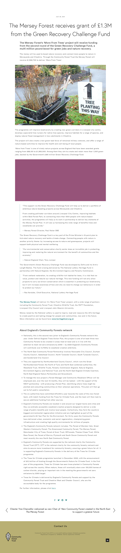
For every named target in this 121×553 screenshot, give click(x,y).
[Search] (7, 4)
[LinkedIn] (107, 540)
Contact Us (60, 526)
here (54, 488)
